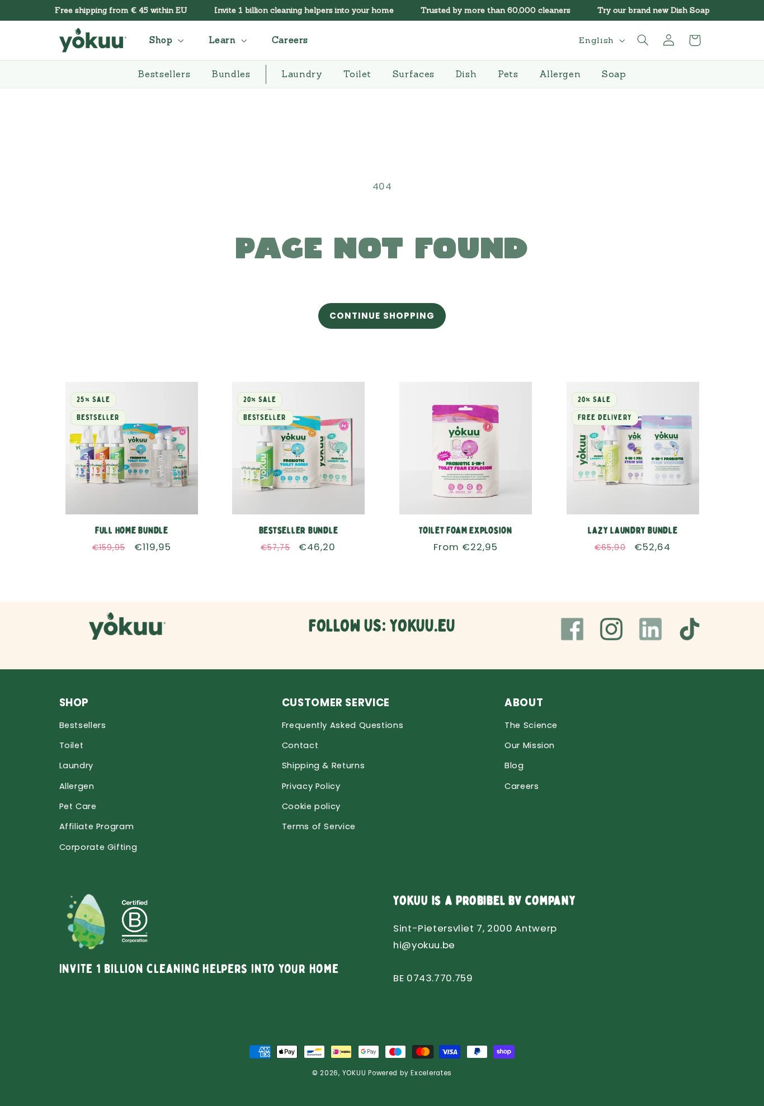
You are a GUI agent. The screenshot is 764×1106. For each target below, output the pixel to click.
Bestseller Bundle (298, 530)
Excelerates (431, 1073)
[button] (165, 40)
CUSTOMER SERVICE (336, 703)
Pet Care (78, 806)
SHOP (74, 703)
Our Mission (529, 745)
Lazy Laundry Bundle (632, 530)
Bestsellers (82, 725)
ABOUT (523, 703)
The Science (531, 725)
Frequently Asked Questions (342, 725)
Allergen (77, 786)
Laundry (76, 765)
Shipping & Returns (323, 765)
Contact (300, 745)
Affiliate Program (96, 826)
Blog (514, 765)
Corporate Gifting (98, 847)
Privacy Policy (311, 786)
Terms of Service (319, 826)
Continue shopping (382, 316)
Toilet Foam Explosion (465, 530)
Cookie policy (311, 806)
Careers (521, 786)
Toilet (71, 745)
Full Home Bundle (131, 530)
